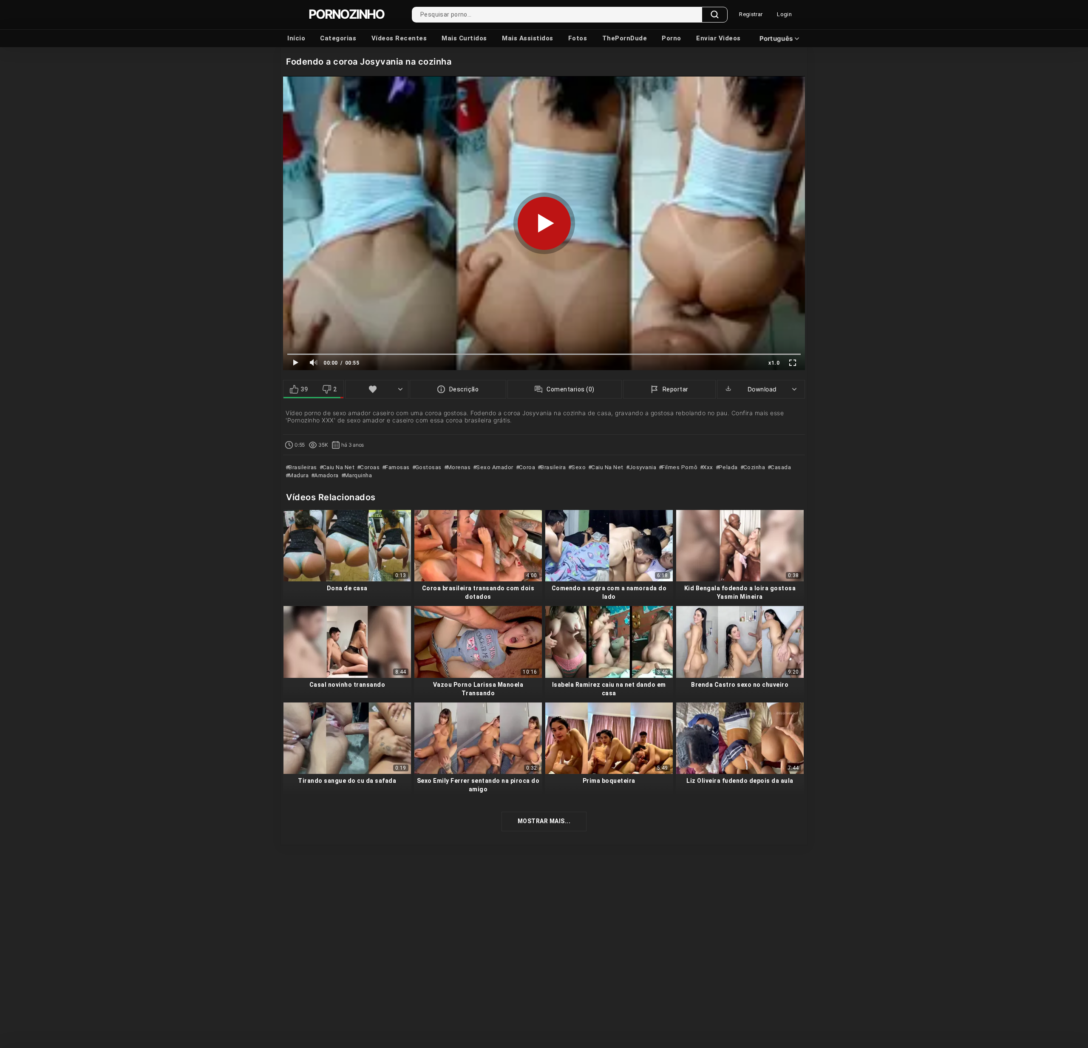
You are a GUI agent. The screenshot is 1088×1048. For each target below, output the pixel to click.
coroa (526, 467)
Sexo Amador (494, 467)
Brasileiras (302, 467)
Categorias (338, 38)
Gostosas (428, 467)
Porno (671, 38)
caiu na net (606, 467)
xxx (707, 467)
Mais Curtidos (464, 38)
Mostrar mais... (544, 821)
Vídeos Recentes (399, 38)
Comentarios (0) (571, 389)
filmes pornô (678, 467)
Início (296, 38)
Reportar (675, 389)
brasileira (552, 467)
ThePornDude (624, 38)
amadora (326, 475)
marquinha (357, 475)
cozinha (753, 467)
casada (780, 467)
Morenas (457, 467)
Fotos (577, 38)
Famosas (397, 467)
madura (298, 475)
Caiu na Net (337, 467)
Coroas (369, 467)
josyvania (641, 467)
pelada (727, 467)
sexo (578, 467)
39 (304, 389)
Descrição (464, 389)
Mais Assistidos (527, 38)
